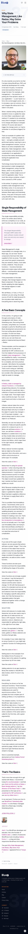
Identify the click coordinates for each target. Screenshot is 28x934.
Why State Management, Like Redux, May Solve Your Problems (13, 848)
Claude (16, 863)
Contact (4, 897)
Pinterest (6, 915)
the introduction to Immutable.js (13, 520)
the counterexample (13, 782)
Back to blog (7, 861)
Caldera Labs (7, 834)
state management (14, 355)
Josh (4, 830)
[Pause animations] (25, 931)
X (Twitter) (6, 910)
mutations (18, 431)
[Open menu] (25, 2)
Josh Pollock (8, 813)
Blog (8, 41)
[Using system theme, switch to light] (22, 2)
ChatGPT (10, 863)
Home (3, 41)
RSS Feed (6, 918)
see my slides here (11, 795)
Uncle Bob (8, 243)
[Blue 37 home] (4, 2)
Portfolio (4, 892)
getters (14, 630)
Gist (15, 461)
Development (5, 29)
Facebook (6, 907)
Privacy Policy (5, 900)
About (3, 889)
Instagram (6, 913)
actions (18, 429)
